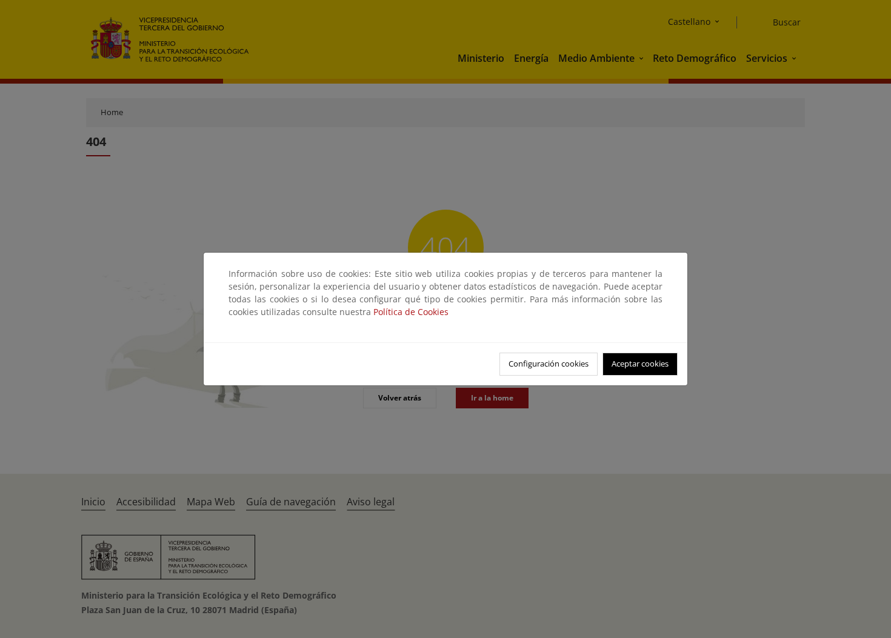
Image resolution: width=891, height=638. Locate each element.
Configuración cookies (549, 363)
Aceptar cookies (640, 363)
